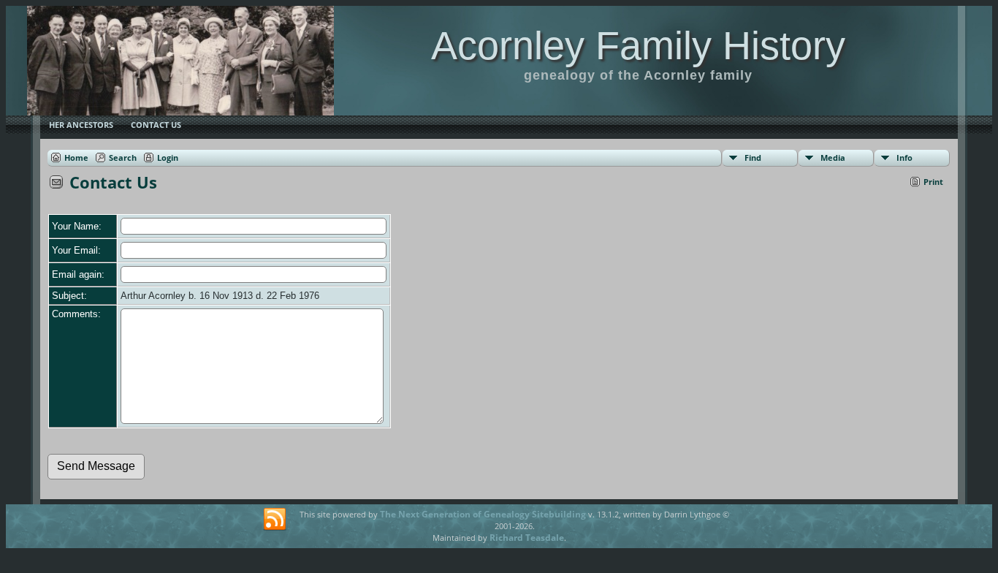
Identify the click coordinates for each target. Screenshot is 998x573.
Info (904, 157)
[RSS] (274, 519)
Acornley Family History (638, 45)
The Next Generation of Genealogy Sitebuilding (483, 514)
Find (752, 157)
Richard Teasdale (527, 537)
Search (123, 157)
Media (832, 157)
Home (76, 157)
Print (933, 181)
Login (167, 157)
